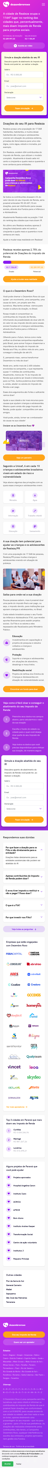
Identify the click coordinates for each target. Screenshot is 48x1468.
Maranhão (7, 1361)
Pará (17, 1365)
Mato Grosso (18, 1361)
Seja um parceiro (24, 457)
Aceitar (7, 1464)
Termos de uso (9, 1446)
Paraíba (24, 1365)
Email (6, 792)
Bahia (36, 1355)
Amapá (19, 1355)
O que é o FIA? (13, 905)
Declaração (8, 804)
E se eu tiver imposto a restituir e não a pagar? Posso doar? (22, 891)
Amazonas (28, 1355)
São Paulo (39, 1374)
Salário (7, 781)
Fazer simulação (22, 819)
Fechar (18, 1464)
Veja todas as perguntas (23, 929)
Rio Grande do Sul (29, 1371)
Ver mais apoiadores (15, 1106)
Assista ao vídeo (25, 45)
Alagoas (12, 1355)
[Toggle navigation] (43, 4)
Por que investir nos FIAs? (19, 917)
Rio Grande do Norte (11, 1371)
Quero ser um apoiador (24, 1342)
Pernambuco (8, 1368)
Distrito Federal (16, 1358)
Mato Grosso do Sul (34, 1361)
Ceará (5, 1358)
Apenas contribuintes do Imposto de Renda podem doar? (22, 877)
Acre (5, 1355)
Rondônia (7, 1374)
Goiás (40, 1358)
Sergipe (6, 1378)
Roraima (16, 1374)
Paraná (32, 1365)
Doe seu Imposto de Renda (24, 1334)
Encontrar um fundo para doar (24, 689)
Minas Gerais (8, 1365)
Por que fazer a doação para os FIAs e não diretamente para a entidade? (21, 850)
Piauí (17, 1368)
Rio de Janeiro (27, 1368)
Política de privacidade (25, 1446)
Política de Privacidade (29, 1454)
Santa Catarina (27, 1374)
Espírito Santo (30, 1358)
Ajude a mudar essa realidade (24, 279)
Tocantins (15, 1378)
